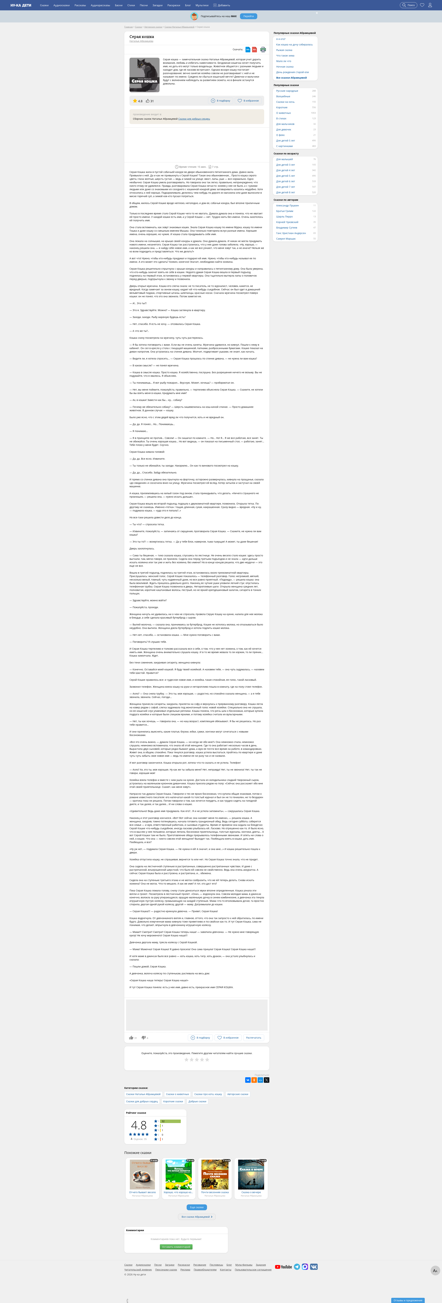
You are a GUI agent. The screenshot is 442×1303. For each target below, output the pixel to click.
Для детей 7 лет (285, 186)
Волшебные (283, 96)
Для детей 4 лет (285, 170)
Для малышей (284, 159)
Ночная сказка (285, 66)
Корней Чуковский (287, 222)
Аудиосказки (62, 5)
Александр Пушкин (287, 205)
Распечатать (253, 1037)
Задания (261, 1265)
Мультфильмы (243, 1265)
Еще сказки (197, 1207)
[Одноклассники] (254, 1080)
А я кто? (280, 39)
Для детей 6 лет (285, 181)
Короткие (281, 107)
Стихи (131, 5)
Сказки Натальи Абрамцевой (143, 1094)
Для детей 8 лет (285, 192)
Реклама (185, 1269)
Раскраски (173, 5)
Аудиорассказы (100, 5)
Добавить (222, 5)
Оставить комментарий (176, 1246)
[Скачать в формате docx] (248, 49)
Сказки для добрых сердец (194, 118)
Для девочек (283, 129)
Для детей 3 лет (285, 164)
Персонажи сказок (166, 1269)
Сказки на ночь (285, 101)
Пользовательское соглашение (253, 1269)
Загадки (158, 5)
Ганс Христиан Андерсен (291, 233)
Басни (119, 5)
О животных (283, 113)
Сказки (44, 5)
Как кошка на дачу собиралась (294, 44)
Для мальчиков (285, 124)
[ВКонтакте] (248, 1080)
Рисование (199, 1265)
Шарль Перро (284, 216)
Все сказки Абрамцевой (196, 1216)
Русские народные (287, 90)
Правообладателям (205, 1269)
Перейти (248, 16)
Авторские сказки (237, 1094)
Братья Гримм (284, 211)
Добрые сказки (197, 1101)
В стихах (281, 118)
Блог (188, 5)
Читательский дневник (138, 1269)
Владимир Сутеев (286, 227)
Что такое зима (285, 55)
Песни (144, 5)
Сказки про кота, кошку (208, 1094)
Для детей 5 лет (285, 140)
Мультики (202, 5)
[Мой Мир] (260, 1080)
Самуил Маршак (286, 238)
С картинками (284, 146)
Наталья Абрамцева (141, 41)
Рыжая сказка (284, 50)
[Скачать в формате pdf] (254, 49)
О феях (280, 135)
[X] (266, 1080)
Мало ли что (283, 61)
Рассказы (80, 5)
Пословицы (216, 1265)
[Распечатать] (263, 49)
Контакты (225, 1269)
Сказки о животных (177, 1094)
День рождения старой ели (292, 72)
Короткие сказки (173, 1101)
